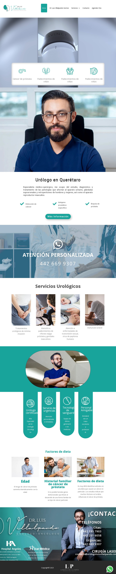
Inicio (44, 8)
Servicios (74, 8)
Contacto (86, 8)
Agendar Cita (96, 8)
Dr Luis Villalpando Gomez (59, 8)
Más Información (58, 216)
